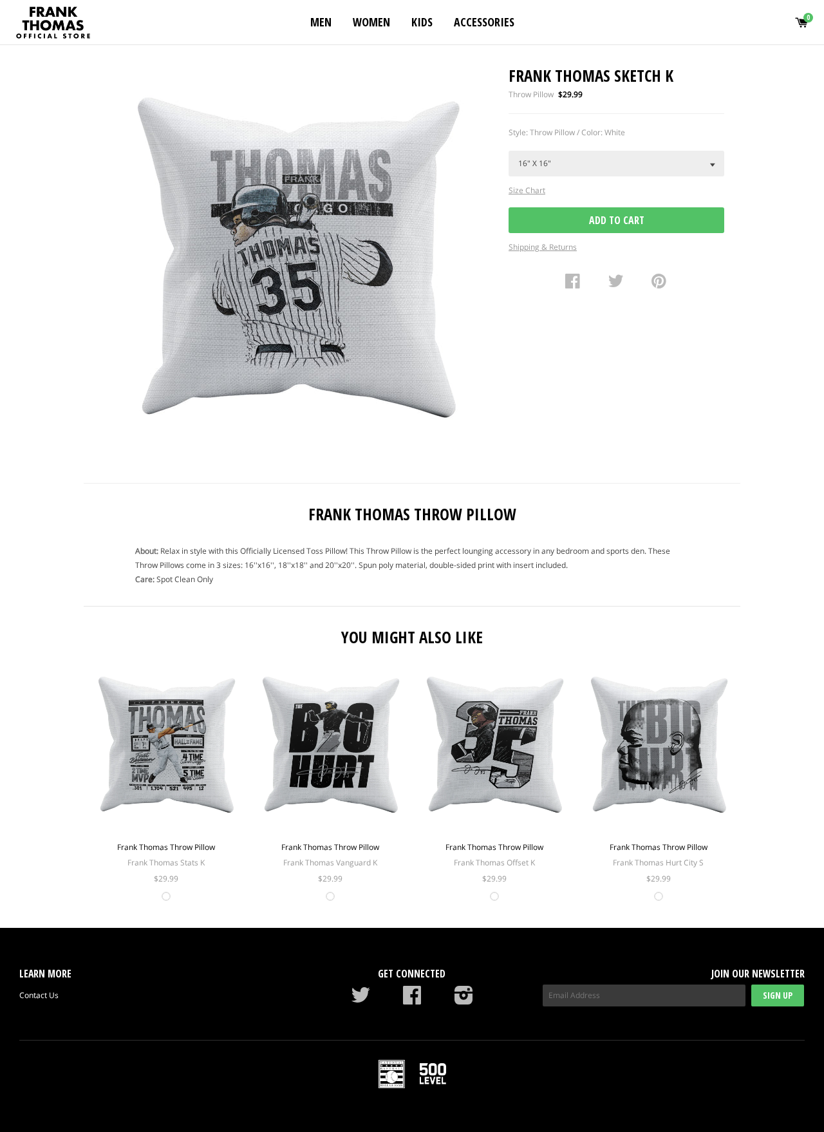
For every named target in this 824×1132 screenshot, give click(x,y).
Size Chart (527, 190)
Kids (422, 22)
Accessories (484, 22)
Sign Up (777, 995)
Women (371, 22)
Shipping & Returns (543, 246)
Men (321, 22)
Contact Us (39, 995)
